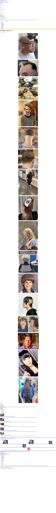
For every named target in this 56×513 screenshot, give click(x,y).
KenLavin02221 (2, 453)
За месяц (2, 411)
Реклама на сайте (5, 454)
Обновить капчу (2, 15)
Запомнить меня (6, 2)
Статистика (1, 0)
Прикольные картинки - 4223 (7, 425)
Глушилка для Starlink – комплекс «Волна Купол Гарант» (10, 430)
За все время (3, 412)
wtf (2, 403)
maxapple (7, 453)
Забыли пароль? (2, 2)
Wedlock (9, 453)
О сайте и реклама (5, 0)
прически (1, 403)
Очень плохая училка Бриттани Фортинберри (9, 416)
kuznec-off (5, 453)
